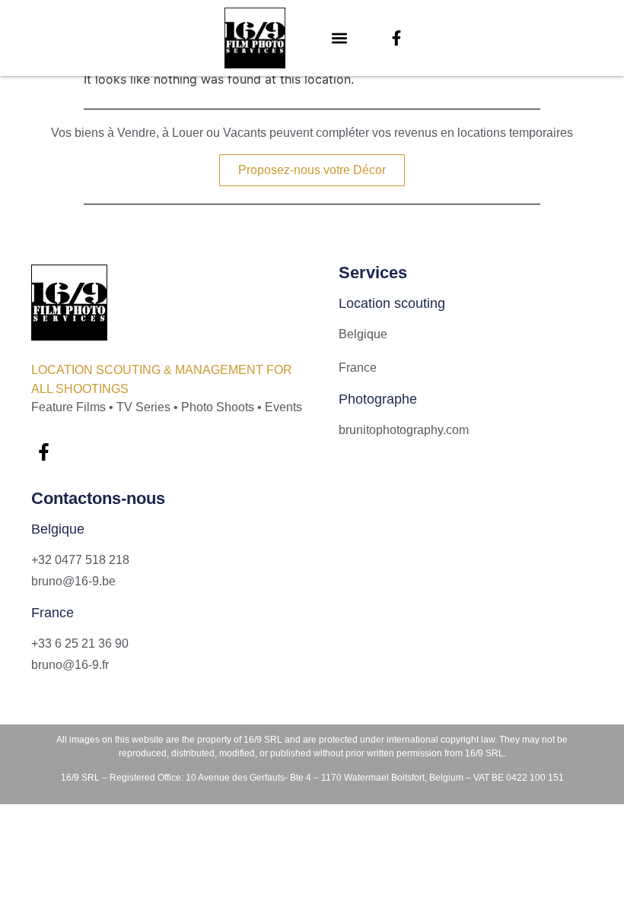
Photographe (378, 399)
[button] (339, 38)
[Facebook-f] (396, 38)
